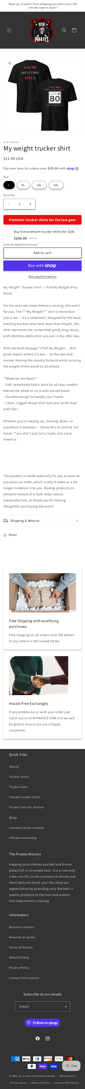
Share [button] (13, 535)
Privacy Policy (19, 968)
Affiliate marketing (22, 838)
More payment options (42, 276)
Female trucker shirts (25, 797)
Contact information (66, 1082)
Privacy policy (18, 1082)
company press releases (26, 828)
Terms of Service (21, 947)
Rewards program (22, 937)
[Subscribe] (65, 1006)
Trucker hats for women (26, 807)
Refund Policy (19, 957)
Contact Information (24, 978)
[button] (9, 30)
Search (14, 767)
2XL (39, 185)
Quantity (9, 195)
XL (23, 185)
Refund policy (68, 1076)
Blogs (13, 817)
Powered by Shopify (43, 1075)
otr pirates (25, 1075)
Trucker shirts (19, 777)
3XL (56, 185)
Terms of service (40, 1082)
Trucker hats (18, 787)
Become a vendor (21, 927)
